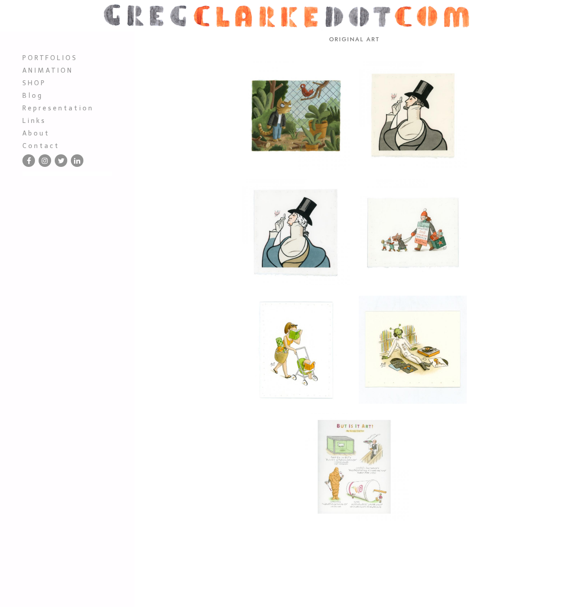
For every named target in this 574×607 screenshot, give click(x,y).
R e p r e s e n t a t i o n (57, 108)
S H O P (33, 83)
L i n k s (33, 121)
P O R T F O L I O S (49, 58)
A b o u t (35, 133)
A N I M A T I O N (46, 70)
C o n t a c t (40, 146)
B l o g (31, 96)
